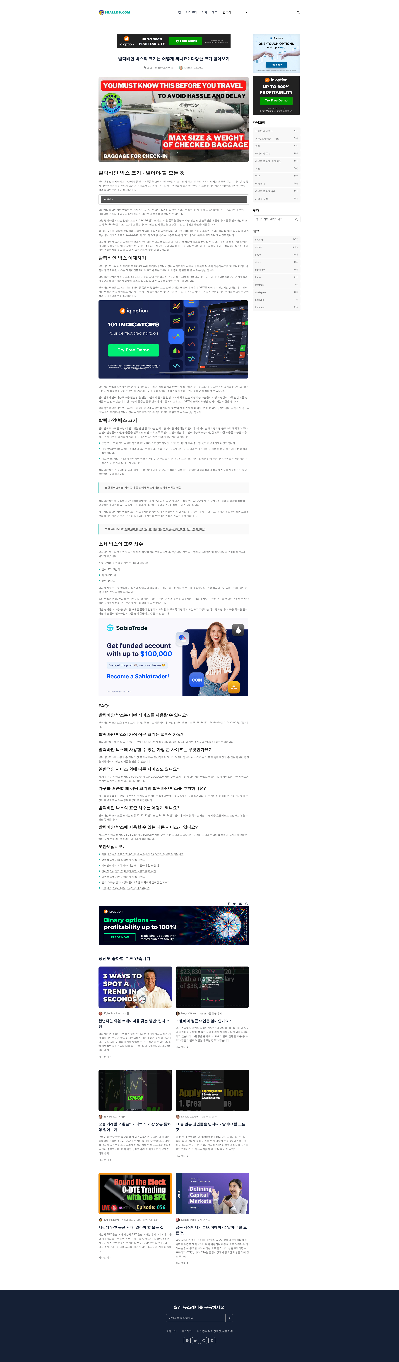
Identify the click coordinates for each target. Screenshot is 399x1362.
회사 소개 (171, 1331)
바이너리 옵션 (276, 153)
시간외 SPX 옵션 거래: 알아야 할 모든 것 (131, 1227)
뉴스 (276, 168)
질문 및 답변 (210, 1116)
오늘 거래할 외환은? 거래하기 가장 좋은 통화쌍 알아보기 (135, 1127)
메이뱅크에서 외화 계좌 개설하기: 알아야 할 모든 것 (130, 865)
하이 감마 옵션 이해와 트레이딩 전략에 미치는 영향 (153, 487)
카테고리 (191, 12)
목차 (110, 199)
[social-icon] (187, 1340)
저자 (204, 12)
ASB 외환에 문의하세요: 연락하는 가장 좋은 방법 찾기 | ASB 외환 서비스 (165, 529)
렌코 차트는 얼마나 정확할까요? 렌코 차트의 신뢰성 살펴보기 (136, 882)
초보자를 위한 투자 (211, 1013)
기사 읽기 (104, 1056)
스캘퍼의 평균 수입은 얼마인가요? (203, 1021)
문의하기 (187, 1331)
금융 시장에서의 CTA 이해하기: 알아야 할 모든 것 (211, 1230)
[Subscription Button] (229, 1318)
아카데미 (276, 183)
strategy (276, 284)
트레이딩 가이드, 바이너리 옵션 (140, 1220)
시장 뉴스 (205, 1220)
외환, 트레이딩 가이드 (276, 138)
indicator (276, 307)
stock (276, 262)
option (276, 247)
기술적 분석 (276, 198)
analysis (276, 299)
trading (276, 239)
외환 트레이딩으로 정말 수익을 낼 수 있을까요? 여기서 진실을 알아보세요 (142, 854)
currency (276, 269)
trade (276, 254)
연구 (276, 176)
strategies (276, 292)
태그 (214, 12)
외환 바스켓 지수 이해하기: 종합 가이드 (123, 876)
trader (276, 277)
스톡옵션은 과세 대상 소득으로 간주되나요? (126, 888)
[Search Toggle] (298, 12)
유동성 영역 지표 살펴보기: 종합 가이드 (123, 860)
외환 (126, 1013)
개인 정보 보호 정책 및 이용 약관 (215, 1331)
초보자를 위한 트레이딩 (160, 67)
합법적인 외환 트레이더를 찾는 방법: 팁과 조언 (134, 1023)
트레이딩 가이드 (276, 130)
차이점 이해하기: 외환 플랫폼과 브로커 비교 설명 (129, 871)
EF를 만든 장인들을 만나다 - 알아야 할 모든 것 (210, 1127)
